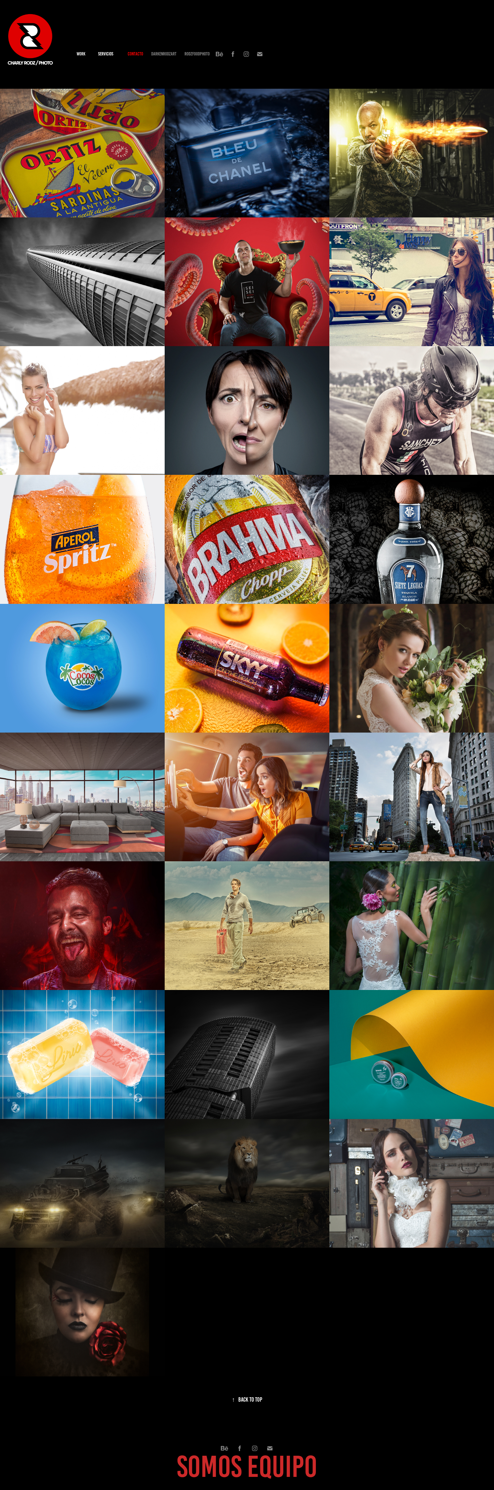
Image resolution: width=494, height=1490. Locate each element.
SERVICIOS (105, 53)
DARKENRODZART (163, 53)
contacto (135, 53)
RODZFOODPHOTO (197, 53)
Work (81, 53)
